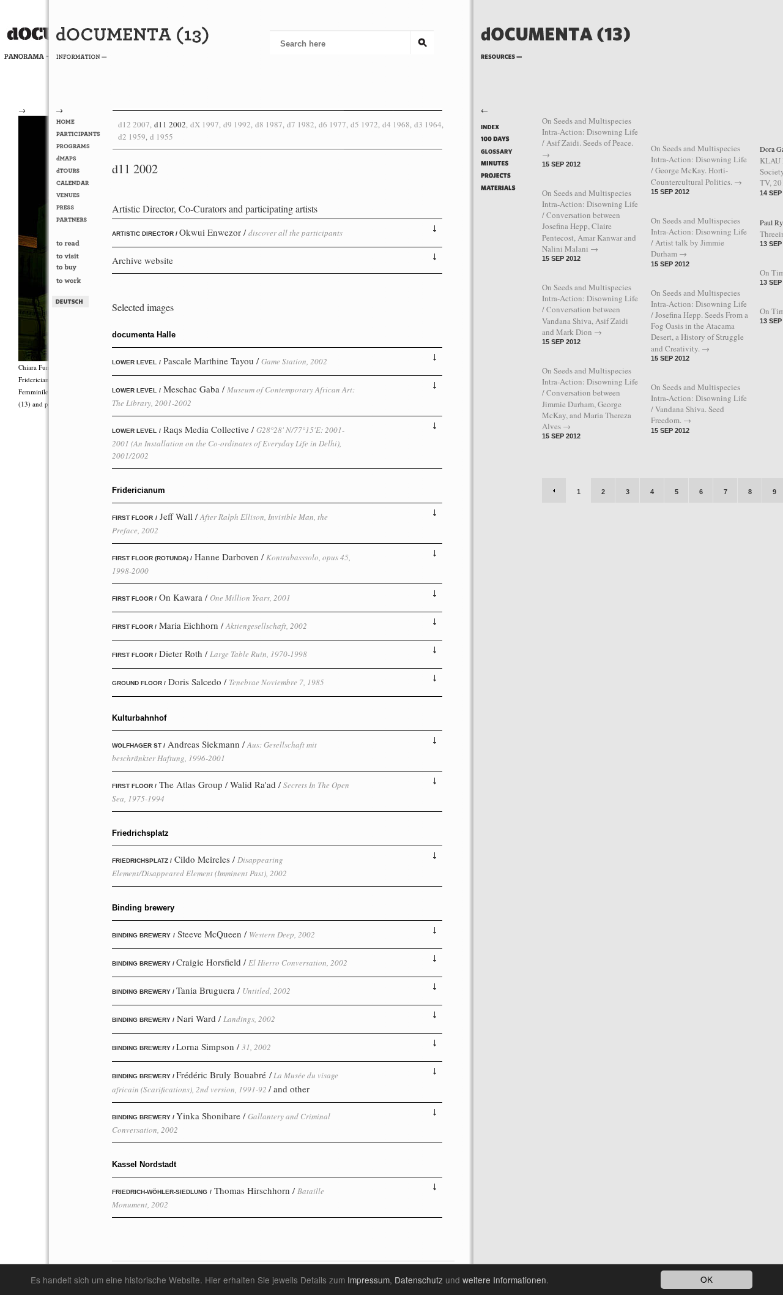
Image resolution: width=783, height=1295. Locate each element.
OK (706, 1279)
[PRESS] (80, 207)
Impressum (368, 1280)
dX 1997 (204, 124)
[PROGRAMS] (80, 146)
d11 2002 (170, 124)
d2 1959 (132, 136)
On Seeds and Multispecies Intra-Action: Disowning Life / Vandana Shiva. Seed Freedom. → (699, 403)
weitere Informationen (504, 1280)
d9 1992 (237, 124)
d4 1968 (396, 124)
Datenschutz (419, 1280)
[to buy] (80, 269)
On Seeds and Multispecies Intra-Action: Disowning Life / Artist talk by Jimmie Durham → (699, 237)
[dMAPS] (80, 158)
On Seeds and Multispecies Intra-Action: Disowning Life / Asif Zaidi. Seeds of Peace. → (590, 137)
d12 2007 (134, 124)
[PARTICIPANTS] (80, 134)
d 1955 (161, 136)
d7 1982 (300, 124)
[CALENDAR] (80, 183)
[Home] (556, 53)
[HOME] (80, 122)
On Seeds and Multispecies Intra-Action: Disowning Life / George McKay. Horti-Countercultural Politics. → (699, 165)
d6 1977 (332, 124)
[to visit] (80, 256)
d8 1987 (269, 124)
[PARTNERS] (80, 220)
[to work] (80, 282)
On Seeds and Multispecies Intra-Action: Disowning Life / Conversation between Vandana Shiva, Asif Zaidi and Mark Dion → (590, 309)
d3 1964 (428, 124)
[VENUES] (80, 195)
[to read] (80, 244)
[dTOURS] (80, 171)
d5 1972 (364, 124)
